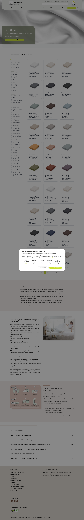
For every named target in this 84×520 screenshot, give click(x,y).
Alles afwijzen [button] (42, 267)
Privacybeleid (50, 257)
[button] (27, 267)
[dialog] (42, 260)
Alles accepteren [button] (55, 267)
